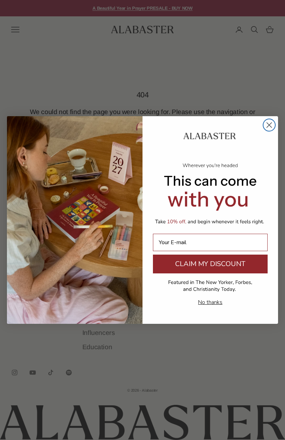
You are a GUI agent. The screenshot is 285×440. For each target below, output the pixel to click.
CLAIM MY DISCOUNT (210, 264)
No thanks (210, 302)
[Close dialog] (269, 125)
